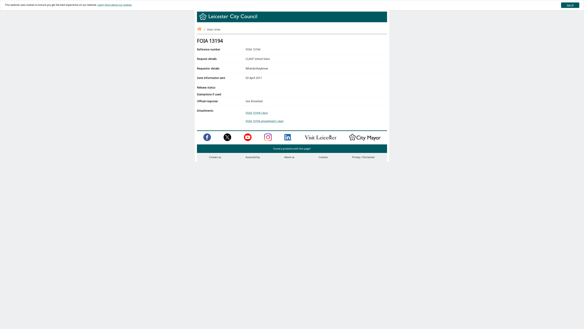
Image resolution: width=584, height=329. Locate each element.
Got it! (570, 5)
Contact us (215, 157)
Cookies (323, 157)
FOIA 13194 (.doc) (257, 113)
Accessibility (253, 157)
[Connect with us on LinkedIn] (288, 140)
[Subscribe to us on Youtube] (248, 140)
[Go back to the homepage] (199, 29)
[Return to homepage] (229, 19)
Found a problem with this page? (292, 148)
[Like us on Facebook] (207, 140)
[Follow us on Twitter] (227, 140)
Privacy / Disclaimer (363, 157)
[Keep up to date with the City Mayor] (365, 140)
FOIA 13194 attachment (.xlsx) (264, 121)
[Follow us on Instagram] (268, 140)
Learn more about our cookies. (114, 5)
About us (289, 157)
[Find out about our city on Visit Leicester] (320, 140)
